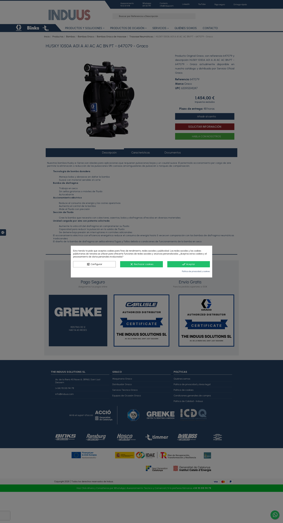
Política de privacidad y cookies (196, 271)
